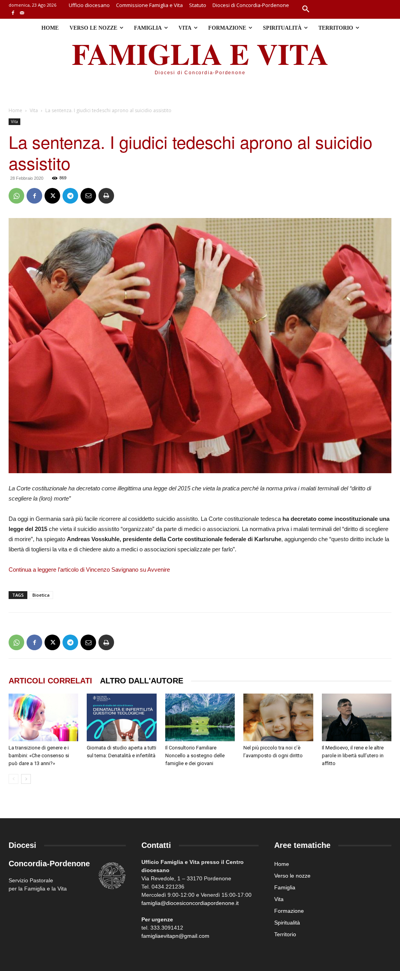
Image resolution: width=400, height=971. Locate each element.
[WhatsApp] (16, 196)
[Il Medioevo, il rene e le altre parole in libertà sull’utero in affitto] (356, 717)
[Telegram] (70, 196)
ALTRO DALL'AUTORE (141, 680)
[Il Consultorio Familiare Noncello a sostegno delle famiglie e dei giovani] (200, 717)
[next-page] (26, 779)
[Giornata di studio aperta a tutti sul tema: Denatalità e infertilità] (121, 717)
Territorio (285, 934)
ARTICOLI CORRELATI (50, 680)
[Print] (106, 196)
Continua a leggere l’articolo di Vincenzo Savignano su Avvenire (89, 569)
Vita (34, 110)
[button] (305, 9)
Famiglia (284, 887)
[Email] (88, 196)
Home (15, 110)
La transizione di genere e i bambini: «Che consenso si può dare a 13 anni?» (39, 755)
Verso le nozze (292, 876)
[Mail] (22, 13)
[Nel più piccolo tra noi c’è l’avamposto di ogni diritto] (278, 717)
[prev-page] (13, 779)
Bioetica (41, 595)
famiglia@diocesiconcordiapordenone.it (190, 903)
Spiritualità (287, 922)
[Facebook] (13, 13)
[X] (52, 196)
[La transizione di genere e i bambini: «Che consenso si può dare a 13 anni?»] (43, 717)
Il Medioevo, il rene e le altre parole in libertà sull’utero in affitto (353, 755)
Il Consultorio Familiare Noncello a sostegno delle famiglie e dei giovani (195, 755)
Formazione (289, 911)
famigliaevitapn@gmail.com (175, 936)
